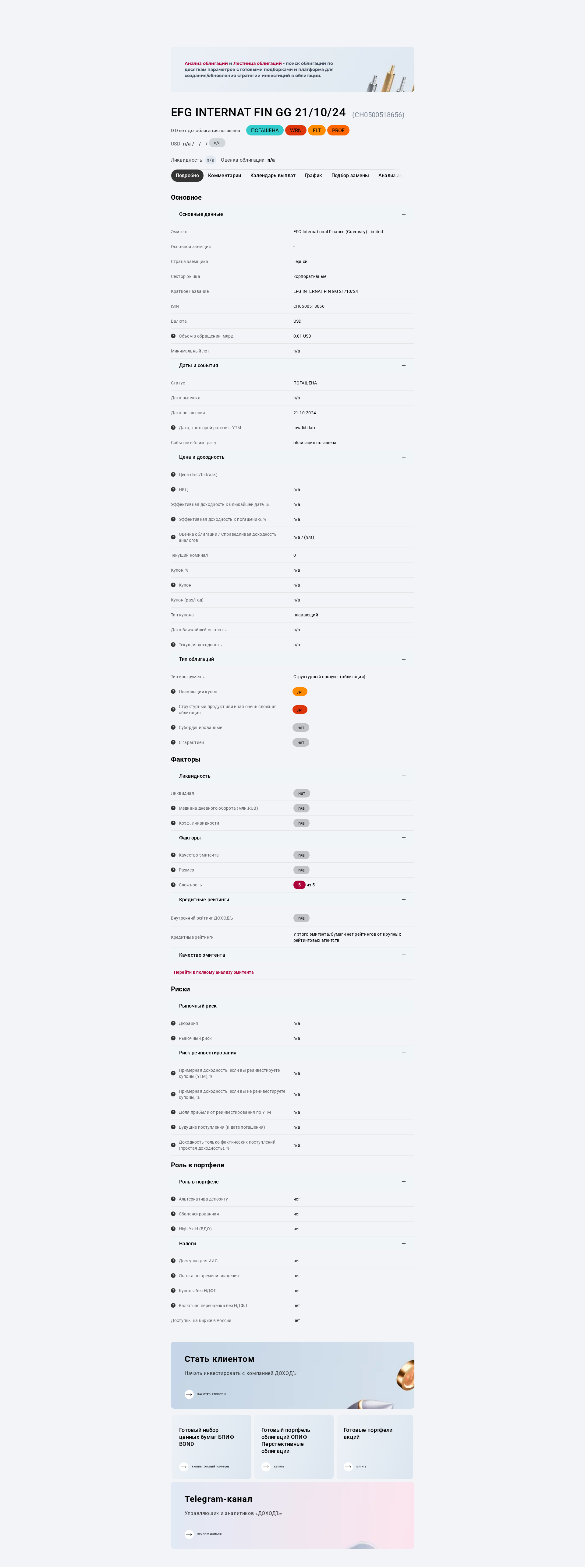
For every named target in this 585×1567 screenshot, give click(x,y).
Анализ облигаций (206, 63)
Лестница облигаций (257, 63)
